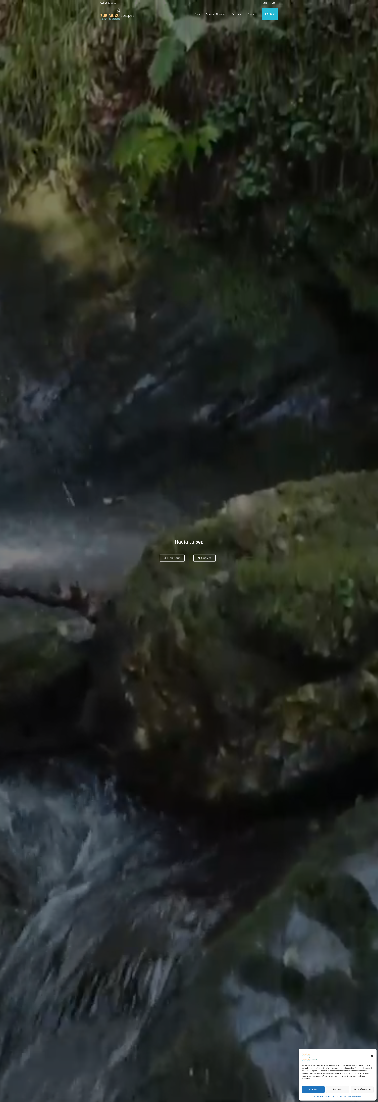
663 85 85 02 (109, 2)
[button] (372, 1056)
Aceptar (313, 1089)
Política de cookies (322, 1096)
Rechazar (337, 1089)
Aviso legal (357, 1096)
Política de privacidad (341, 1096)
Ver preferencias (362, 1089)
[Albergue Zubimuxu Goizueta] (309, 1053)
